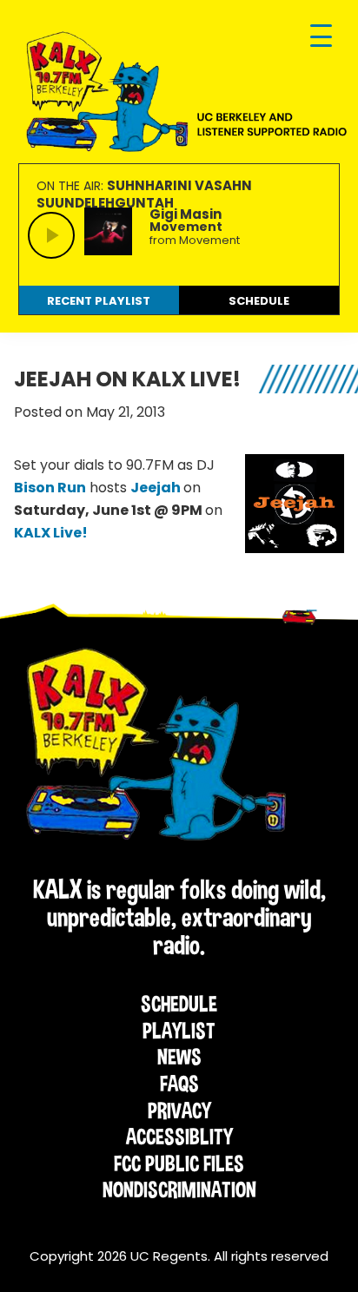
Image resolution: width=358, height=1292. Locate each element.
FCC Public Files (179, 1163)
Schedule (179, 1004)
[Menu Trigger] (321, 37)
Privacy (179, 1111)
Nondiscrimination (179, 1190)
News (179, 1057)
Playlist (179, 1031)
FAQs (179, 1084)
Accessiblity (179, 1137)
